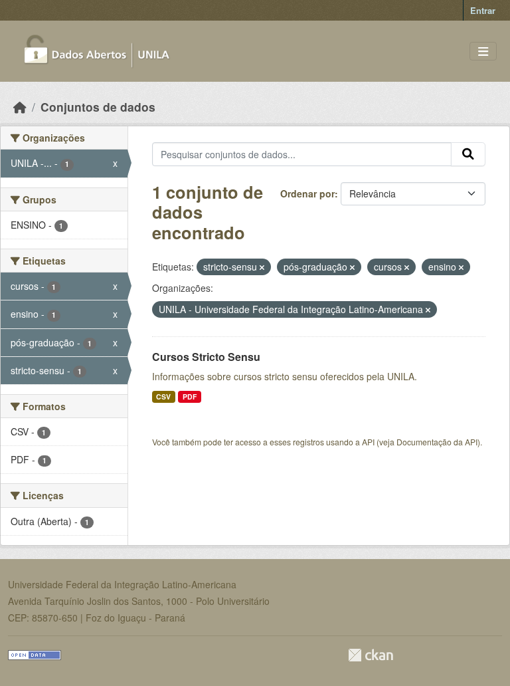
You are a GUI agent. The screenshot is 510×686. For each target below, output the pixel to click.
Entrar (482, 10)
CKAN (370, 655)
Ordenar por (307, 193)
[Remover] (262, 267)
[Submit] (468, 154)
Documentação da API (436, 441)
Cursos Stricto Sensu (206, 356)
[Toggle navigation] (483, 51)
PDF (190, 396)
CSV (163, 396)
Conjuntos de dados (98, 106)
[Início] (20, 106)
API (368, 441)
